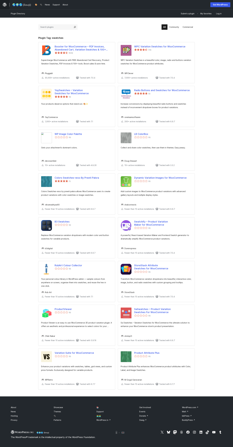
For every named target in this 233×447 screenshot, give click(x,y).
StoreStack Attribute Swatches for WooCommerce (151, 267)
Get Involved (145, 407)
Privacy (14, 420)
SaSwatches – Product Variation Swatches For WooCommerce (152, 311)
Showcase (58, 407)
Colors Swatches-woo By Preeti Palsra (77, 177)
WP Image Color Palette (68, 134)
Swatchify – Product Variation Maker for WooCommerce (151, 223)
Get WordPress (220, 4)
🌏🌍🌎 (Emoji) (43, 433)
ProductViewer (63, 309)
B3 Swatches (62, 221)
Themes (57, 411)
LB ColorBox (141, 134)
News (13, 411)
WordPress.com (190, 407)
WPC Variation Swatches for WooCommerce (159, 46)
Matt (185, 411)
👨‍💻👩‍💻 (98, 416)
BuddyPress (188, 420)
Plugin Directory (18, 13)
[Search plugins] (75, 27)
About (13, 407)
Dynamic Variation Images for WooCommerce (160, 177)
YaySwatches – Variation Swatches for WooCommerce (72, 92)
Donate (143, 416)
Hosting (14, 416)
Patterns (57, 420)
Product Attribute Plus (147, 352)
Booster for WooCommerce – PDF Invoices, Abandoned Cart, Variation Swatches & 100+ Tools (80, 48)
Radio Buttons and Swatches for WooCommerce (162, 90)
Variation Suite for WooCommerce (74, 352)
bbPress (187, 416)
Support (100, 411)
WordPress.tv (103, 420)
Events (142, 411)
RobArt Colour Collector (68, 265)
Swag (143, 420)
